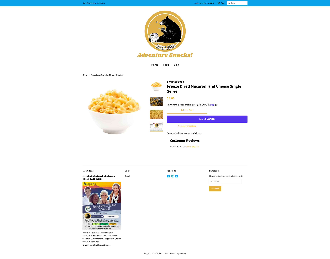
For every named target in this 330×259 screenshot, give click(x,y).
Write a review (192, 146)
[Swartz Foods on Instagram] (172, 176)
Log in (196, 3)
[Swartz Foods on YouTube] (176, 176)
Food (166, 64)
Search (127, 176)
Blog (176, 64)
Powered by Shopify (178, 253)
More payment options (187, 126)
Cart (222, 3)
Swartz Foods (164, 253)
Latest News (87, 170)
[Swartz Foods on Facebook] (168, 176)
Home (154, 64)
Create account (208, 3)
